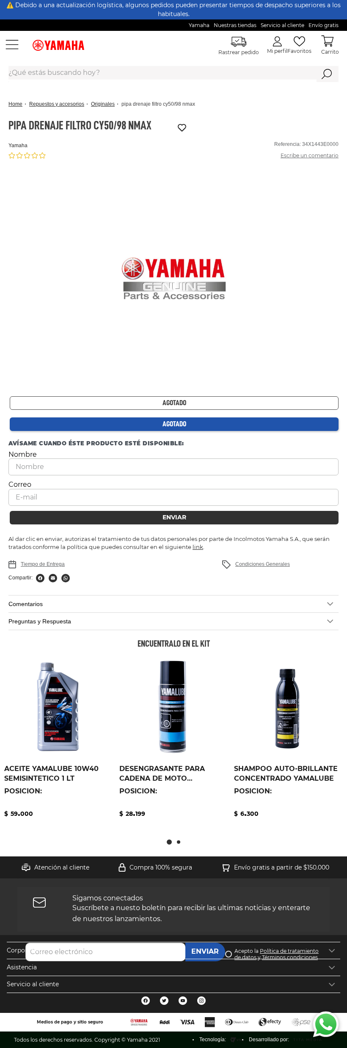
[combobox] (173, 74)
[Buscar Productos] (327, 74)
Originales (103, 104)
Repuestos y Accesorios (56, 104)
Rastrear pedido (238, 52)
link (198, 546)
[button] (173, 279)
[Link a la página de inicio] (18, 104)
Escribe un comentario (310, 155)
